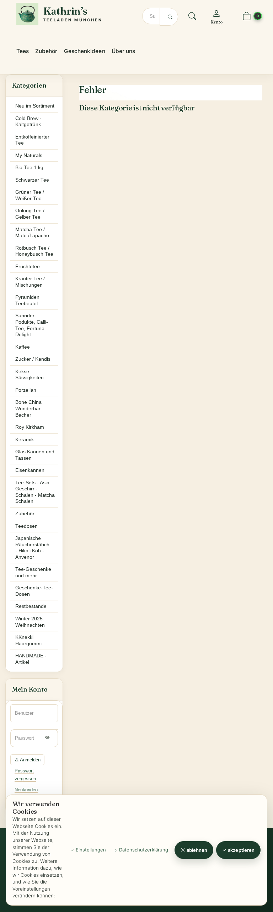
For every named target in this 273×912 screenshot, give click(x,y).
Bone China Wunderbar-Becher (28, 408)
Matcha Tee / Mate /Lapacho (32, 233)
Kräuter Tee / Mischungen (30, 282)
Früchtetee (27, 266)
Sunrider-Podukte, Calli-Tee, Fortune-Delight (31, 325)
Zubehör (46, 51)
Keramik (24, 439)
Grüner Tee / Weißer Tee (29, 195)
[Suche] (192, 17)
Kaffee (22, 347)
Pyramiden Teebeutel (27, 300)
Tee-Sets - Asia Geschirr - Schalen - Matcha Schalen (35, 492)
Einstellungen (90, 850)
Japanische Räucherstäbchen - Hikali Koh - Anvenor (35, 548)
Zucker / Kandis (32, 359)
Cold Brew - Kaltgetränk (28, 121)
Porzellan (25, 390)
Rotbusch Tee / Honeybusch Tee (34, 251)
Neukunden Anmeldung (26, 793)
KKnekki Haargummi (28, 640)
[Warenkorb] (247, 16)
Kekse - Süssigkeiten (29, 375)
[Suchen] (169, 17)
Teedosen (26, 526)
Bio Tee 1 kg (29, 167)
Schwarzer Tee (32, 180)
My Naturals (28, 155)
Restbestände (31, 606)
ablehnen (197, 850)
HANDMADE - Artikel (31, 659)
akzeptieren (241, 850)
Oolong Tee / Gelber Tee (29, 214)
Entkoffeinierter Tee (32, 140)
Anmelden (30, 759)
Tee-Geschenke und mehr (33, 572)
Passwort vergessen (25, 774)
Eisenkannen (29, 470)
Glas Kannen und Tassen (34, 455)
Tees (22, 51)
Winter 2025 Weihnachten (30, 622)
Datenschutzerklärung (143, 850)
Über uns (123, 51)
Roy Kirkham (29, 427)
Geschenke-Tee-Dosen (34, 591)
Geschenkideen (84, 51)
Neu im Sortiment (34, 106)
